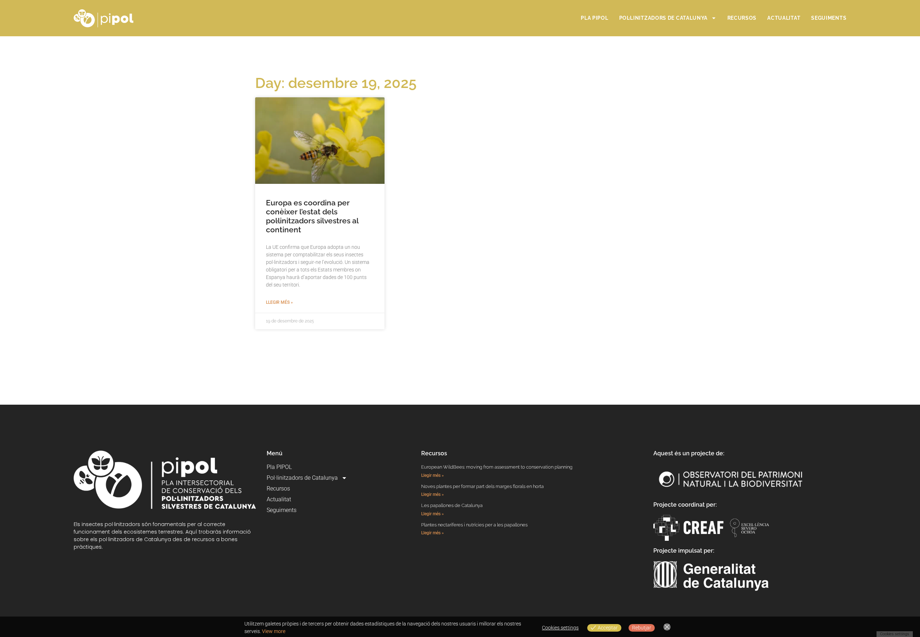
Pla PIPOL (594, 18)
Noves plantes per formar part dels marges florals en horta (482, 486)
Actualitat (783, 18)
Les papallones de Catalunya (452, 505)
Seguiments (828, 18)
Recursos (742, 18)
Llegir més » (279, 302)
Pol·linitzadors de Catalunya (663, 18)
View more (273, 631)
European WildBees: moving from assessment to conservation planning (496, 467)
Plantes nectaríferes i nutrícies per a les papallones (474, 524)
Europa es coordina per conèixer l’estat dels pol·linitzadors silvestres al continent (312, 216)
